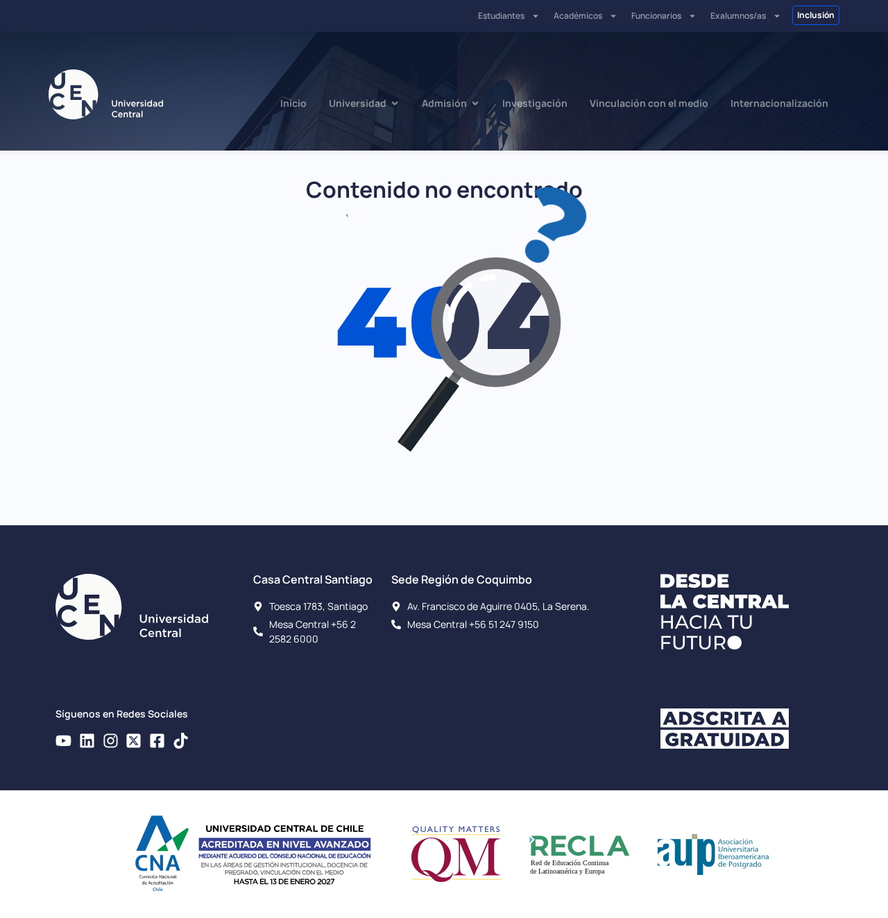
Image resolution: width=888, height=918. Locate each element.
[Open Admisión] (475, 103)
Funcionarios (656, 16)
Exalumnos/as (738, 16)
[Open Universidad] (395, 103)
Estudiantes (501, 16)
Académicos (578, 16)
